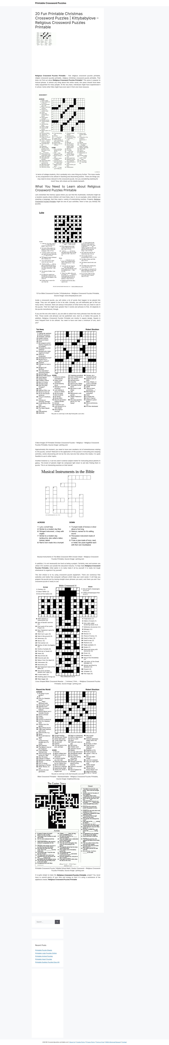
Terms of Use (100, 1042)
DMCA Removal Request (113, 1042)
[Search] (57, 922)
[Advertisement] (68, 60)
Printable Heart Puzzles (43, 959)
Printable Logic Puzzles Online (46, 953)
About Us (72, 1042)
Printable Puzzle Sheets (43, 950)
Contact (124, 1042)
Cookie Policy (80, 1042)
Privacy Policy (90, 1042)
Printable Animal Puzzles (44, 956)
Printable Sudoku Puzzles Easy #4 (47, 962)
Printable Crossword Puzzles (50, 3)
